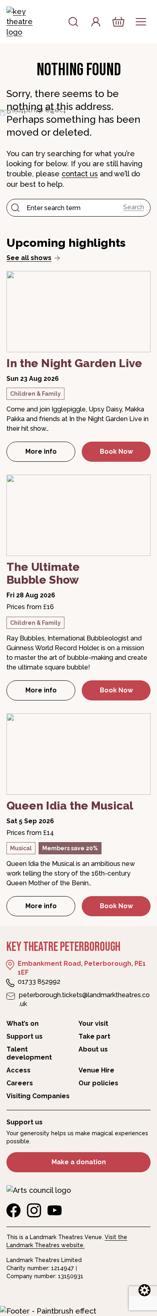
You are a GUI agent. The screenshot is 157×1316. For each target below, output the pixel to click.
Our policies (98, 1083)
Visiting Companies (38, 1096)
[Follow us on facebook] (13, 1210)
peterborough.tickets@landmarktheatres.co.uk (84, 999)
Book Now (116, 451)
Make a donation (79, 1162)
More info (50, 454)
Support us (24, 1036)
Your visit (93, 1023)
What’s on (22, 1023)
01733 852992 (39, 981)
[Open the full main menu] (141, 21)
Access (18, 1070)
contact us (80, 173)
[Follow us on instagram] (34, 1210)
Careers (19, 1083)
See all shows (29, 258)
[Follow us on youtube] (55, 1210)
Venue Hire (96, 1070)
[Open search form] (73, 21)
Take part (94, 1036)
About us (93, 1049)
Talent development (29, 1053)
